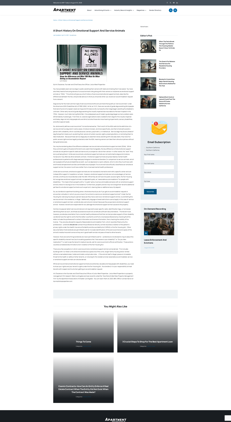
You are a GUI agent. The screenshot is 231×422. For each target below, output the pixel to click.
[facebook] (167, 2)
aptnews (73, 35)
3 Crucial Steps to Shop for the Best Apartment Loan (147, 341)
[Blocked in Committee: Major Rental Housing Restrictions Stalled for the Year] (148, 79)
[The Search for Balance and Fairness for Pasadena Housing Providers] (148, 61)
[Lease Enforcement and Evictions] (159, 214)
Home (55, 20)
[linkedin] (177, 2)
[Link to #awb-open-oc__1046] (171, 10)
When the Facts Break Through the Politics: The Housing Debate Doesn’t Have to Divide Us (167, 45)
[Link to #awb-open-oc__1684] (175, 10)
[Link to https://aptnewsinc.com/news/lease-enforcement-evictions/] (146, 233)
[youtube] (174, 2)
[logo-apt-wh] (115, 418)
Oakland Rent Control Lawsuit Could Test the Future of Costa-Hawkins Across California (167, 101)
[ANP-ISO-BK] (64, 9)
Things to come (83, 341)
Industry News (87, 346)
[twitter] (170, 2)
